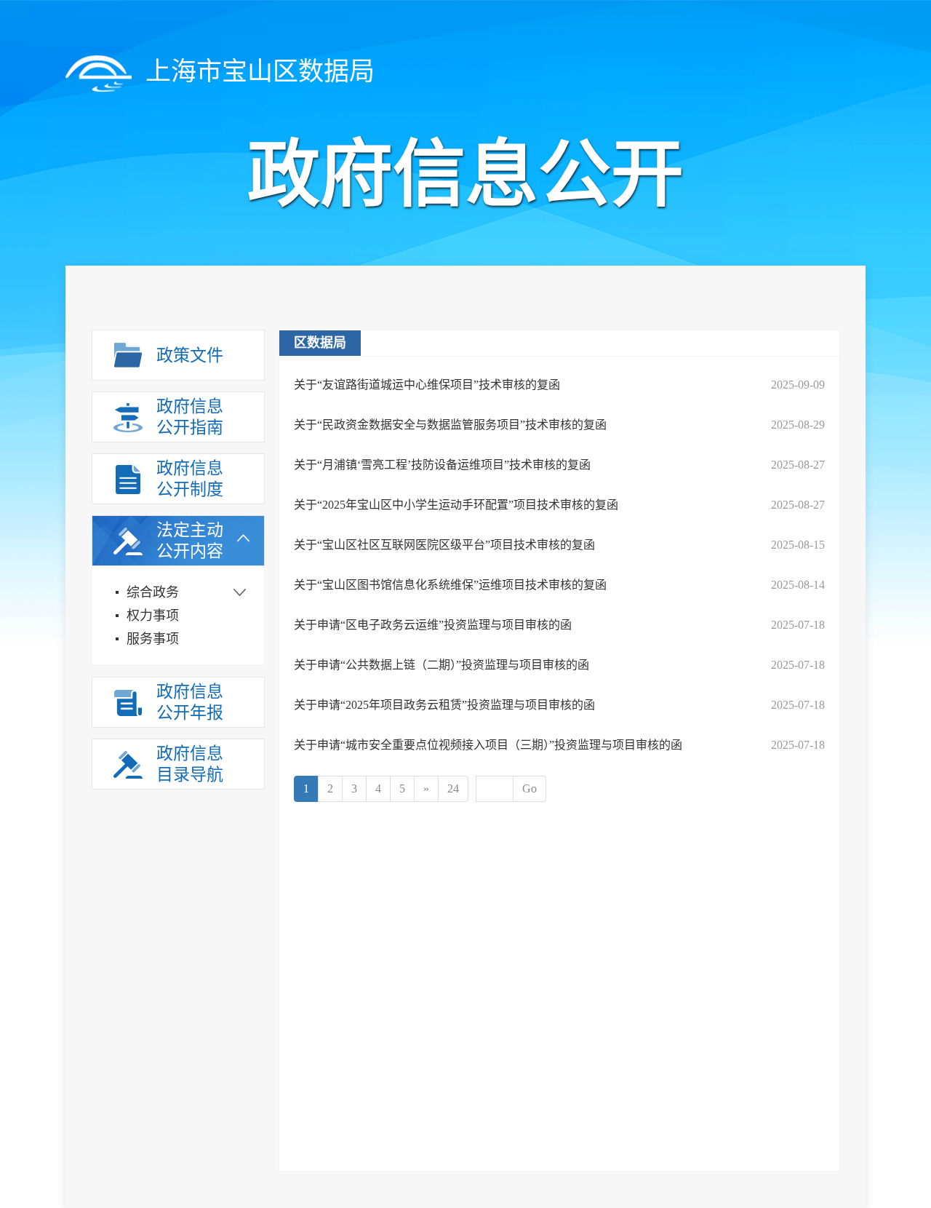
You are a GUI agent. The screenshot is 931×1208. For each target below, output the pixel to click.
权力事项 (153, 615)
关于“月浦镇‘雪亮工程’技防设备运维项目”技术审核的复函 (442, 464)
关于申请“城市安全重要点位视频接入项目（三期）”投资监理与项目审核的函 (488, 745)
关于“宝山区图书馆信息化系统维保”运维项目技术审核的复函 (450, 585)
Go (529, 788)
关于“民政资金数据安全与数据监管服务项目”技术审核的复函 (450, 424)
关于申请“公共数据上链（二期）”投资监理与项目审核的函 (441, 665)
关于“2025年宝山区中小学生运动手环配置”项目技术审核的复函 (456, 504)
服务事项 (153, 639)
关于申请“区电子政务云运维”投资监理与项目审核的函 (433, 625)
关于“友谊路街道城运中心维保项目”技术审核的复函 (427, 384)
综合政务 (153, 592)
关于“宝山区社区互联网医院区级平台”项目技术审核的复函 (444, 545)
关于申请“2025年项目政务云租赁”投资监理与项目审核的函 (444, 705)
